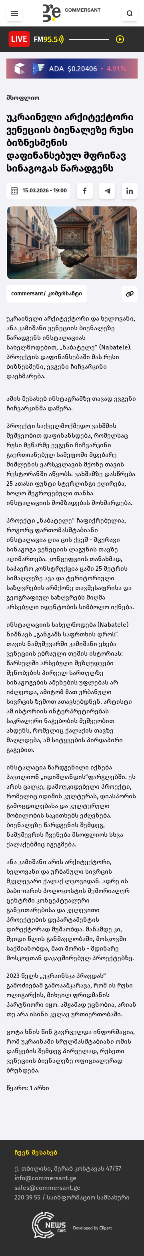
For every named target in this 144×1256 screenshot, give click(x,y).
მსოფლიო (23, 97)
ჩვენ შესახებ (36, 1152)
